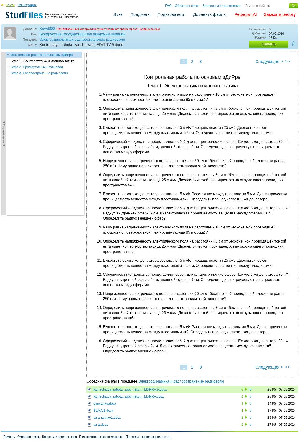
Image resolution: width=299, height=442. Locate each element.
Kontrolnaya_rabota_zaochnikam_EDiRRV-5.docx (130, 389)
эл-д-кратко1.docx (107, 417)
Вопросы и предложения (222, 5)
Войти (10, 5)
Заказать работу (280, 14)
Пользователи (171, 14)
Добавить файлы (210, 14)
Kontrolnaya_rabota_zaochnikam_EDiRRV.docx (128, 396)
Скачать (269, 44)
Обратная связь (187, 5)
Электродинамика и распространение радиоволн (82, 39)
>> (287, 61)
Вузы (118, 14)
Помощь (9, 436)
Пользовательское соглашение (101, 436)
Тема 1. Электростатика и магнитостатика (42, 61)
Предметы (140, 14)
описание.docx (104, 403)
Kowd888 (47, 29)
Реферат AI (246, 14)
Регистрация (27, 5)
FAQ (168, 5)
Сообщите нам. (150, 29)
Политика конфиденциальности (148, 436)
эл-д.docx (100, 424)
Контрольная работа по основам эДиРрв (41, 55)
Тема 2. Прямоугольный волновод (36, 67)
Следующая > (269, 61)
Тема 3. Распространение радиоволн (39, 73)
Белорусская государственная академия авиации (82, 34)
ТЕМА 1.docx (103, 410)
